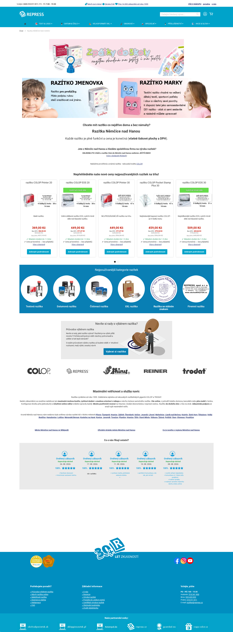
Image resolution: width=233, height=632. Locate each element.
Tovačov (114, 417)
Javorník (106, 417)
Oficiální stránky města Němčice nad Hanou (116, 430)
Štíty (136, 417)
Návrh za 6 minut (94, 4)
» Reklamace (35, 602)
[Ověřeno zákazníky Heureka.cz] (36, 567)
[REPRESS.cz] (137, 631)
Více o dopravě (39, 244)
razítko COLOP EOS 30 (194, 182)
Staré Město (144, 417)
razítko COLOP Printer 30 (116, 182)
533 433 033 (191, 597)
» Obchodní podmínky (91, 605)
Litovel (152, 415)
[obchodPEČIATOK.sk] (33, 631)
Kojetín (185, 415)
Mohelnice (159, 415)
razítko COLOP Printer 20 (39, 182)
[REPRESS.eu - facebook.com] (177, 563)
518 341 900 (194, 594)
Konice (99, 417)
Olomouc (181, 417)
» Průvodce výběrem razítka (41, 592)
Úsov (174, 417)
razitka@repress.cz (195, 602)
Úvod (21, 31)
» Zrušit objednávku (90, 608)
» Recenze (86, 594)
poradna (206, 4)
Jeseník (144, 415)
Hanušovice (52, 417)
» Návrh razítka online (39, 594)
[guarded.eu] (166, 631)
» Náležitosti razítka (38, 597)
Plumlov (122, 417)
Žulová (161, 417)
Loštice (60, 417)
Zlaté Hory (193, 415)
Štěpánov (202, 415)
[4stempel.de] (107, 631)
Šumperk (106, 415)
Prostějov (190, 417)
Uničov (137, 415)
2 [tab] (118, 262)
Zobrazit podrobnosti (39, 251)
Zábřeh (121, 415)
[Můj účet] (205, 14)
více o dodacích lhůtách (116, 156)
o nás (214, 4)
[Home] (25, 24)
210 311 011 (192, 600)
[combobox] (180, 14)
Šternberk (129, 415)
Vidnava (154, 417)
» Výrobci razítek (89, 597)
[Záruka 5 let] (48, 567)
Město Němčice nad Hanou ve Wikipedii (52, 430)
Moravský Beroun (72, 417)
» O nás (85, 592)
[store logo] (31, 14)
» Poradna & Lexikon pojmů (93, 600)
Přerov (98, 415)
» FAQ (32, 605)
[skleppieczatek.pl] (72, 631)
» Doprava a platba (38, 600)
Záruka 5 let (110, 4)
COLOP (139, 164)
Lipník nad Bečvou (173, 415)
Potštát (168, 417)
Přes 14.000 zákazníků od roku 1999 (133, 4)
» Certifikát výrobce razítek (93, 602)
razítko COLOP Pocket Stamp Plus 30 (155, 184)
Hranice (114, 415)
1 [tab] (115, 262)
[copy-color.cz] (196, 631)
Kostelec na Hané (87, 417)
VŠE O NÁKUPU (194, 4)
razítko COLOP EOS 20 (78, 182)
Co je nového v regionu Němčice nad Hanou (181, 430)
